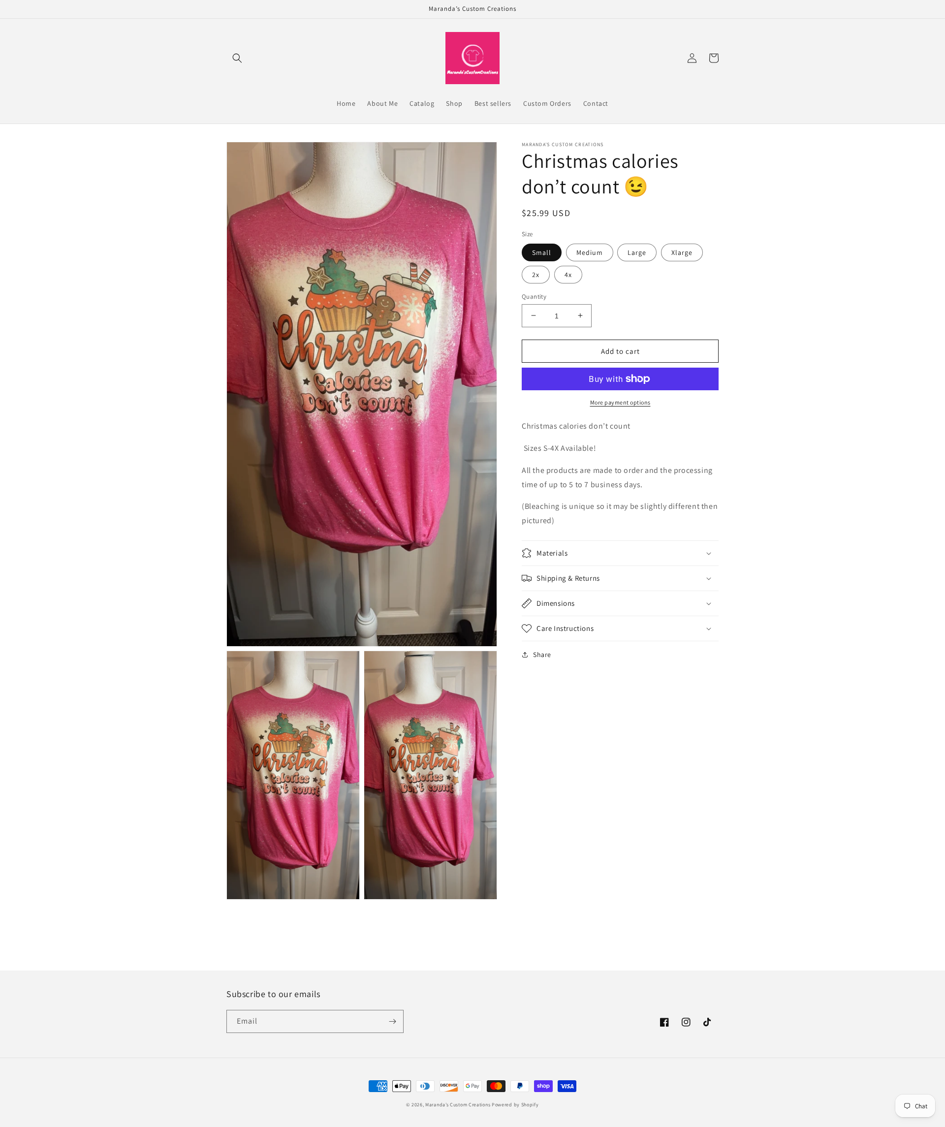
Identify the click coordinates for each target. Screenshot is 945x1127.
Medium (589, 252)
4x (568, 274)
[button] (237, 58)
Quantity (534, 296)
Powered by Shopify (515, 1104)
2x (535, 274)
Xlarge (682, 252)
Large (637, 252)
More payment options (620, 402)
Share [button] (542, 654)
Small (541, 252)
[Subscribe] (392, 1021)
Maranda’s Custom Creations (457, 1104)
